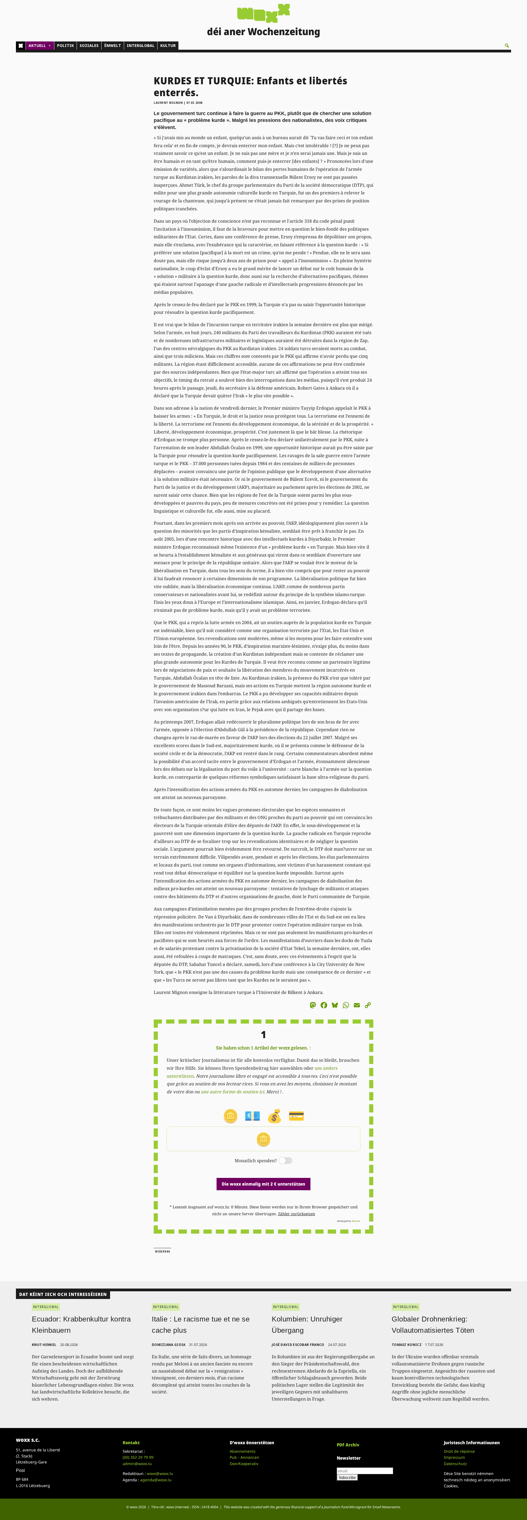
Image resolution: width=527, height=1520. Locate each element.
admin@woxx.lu (137, 1463)
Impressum (454, 1457)
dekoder (356, 1220)
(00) (138, 1457)
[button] (507, 45)
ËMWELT (112, 45)
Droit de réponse (459, 1451)
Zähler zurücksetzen (296, 1213)
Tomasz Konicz (407, 1344)
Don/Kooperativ (244, 1463)
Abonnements (243, 1451)
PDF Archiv (348, 1445)
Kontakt (131, 1443)
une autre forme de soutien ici (232, 1092)
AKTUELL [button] (37, 45)
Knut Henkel (44, 1344)
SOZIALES (89, 45)
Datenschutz (455, 1463)
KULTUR (168, 45)
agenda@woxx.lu (156, 1479)
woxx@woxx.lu (160, 1473)
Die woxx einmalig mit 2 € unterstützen (263, 1184)
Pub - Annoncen (244, 1457)
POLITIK (65, 45)
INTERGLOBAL (141, 45)
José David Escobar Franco (298, 1344)
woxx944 (162, 1251)
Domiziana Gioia (169, 1344)
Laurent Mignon (168, 103)
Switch (281, 1161)
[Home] (21, 45)
